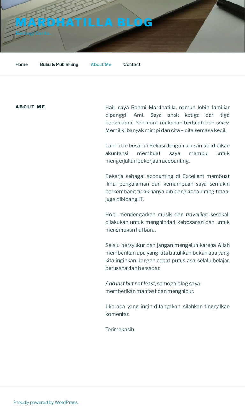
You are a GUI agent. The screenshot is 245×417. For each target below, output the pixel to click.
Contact (132, 64)
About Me (101, 64)
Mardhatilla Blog (84, 22)
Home (21, 64)
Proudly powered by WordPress (45, 402)
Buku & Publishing (59, 64)
